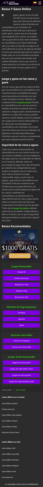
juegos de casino (21, 208)
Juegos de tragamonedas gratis (21, 381)
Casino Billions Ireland (9, 421)
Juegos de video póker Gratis (21, 369)
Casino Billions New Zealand (12, 415)
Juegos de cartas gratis (21, 362)
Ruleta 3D (21, 272)
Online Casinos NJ (8, 409)
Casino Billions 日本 (8, 448)
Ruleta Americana (21, 278)
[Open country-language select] (35, 3)
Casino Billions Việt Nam (10, 460)
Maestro (21, 319)
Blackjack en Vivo (21, 284)
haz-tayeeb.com (7, 477)
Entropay (21, 313)
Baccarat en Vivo (21, 297)
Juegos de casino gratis (21, 375)
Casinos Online (7, 390)
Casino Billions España (9, 403)
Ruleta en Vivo (21, 291)
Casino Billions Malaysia (10, 466)
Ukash (21, 325)
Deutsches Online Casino (10, 432)
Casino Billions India (9, 471)
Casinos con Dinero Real (21, 347)
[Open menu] (39, 3)
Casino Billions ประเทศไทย (10, 454)
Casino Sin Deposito (22, 341)
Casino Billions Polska (9, 427)
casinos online (24, 102)
